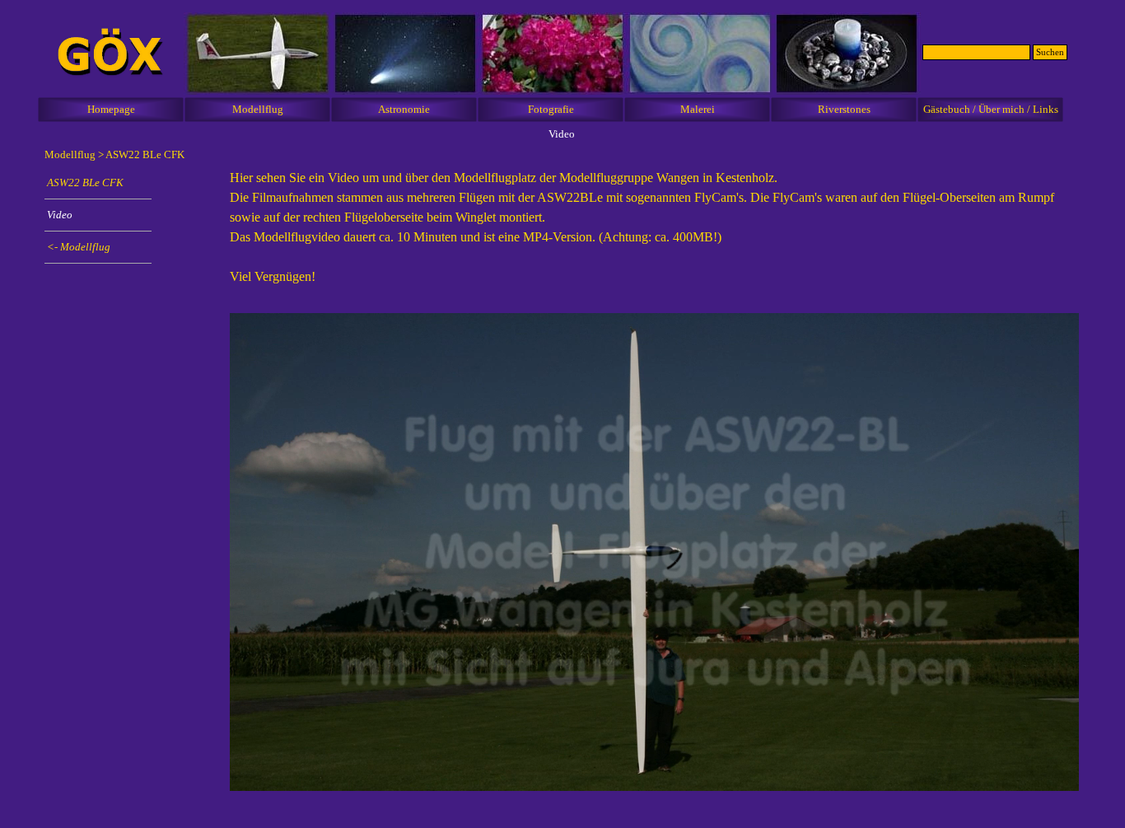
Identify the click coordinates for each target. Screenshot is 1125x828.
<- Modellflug (78, 247)
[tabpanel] (654, 235)
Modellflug (257, 109)
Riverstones (844, 109)
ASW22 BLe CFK (144, 154)
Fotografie (551, 109)
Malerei (697, 109)
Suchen (1050, 52)
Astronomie (404, 109)
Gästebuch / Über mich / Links (990, 109)
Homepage (111, 109)
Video (59, 214)
